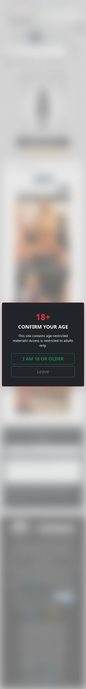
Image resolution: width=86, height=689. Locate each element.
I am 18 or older (43, 359)
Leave (43, 371)
